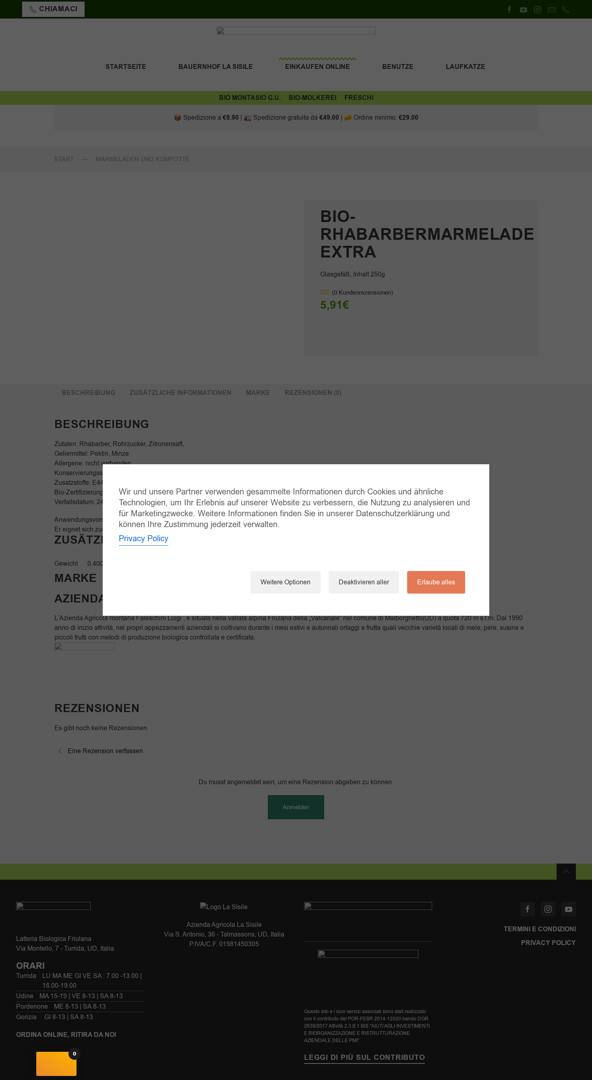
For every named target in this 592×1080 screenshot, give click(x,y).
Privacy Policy (143, 538)
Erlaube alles (436, 582)
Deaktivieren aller (364, 582)
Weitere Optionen (285, 582)
